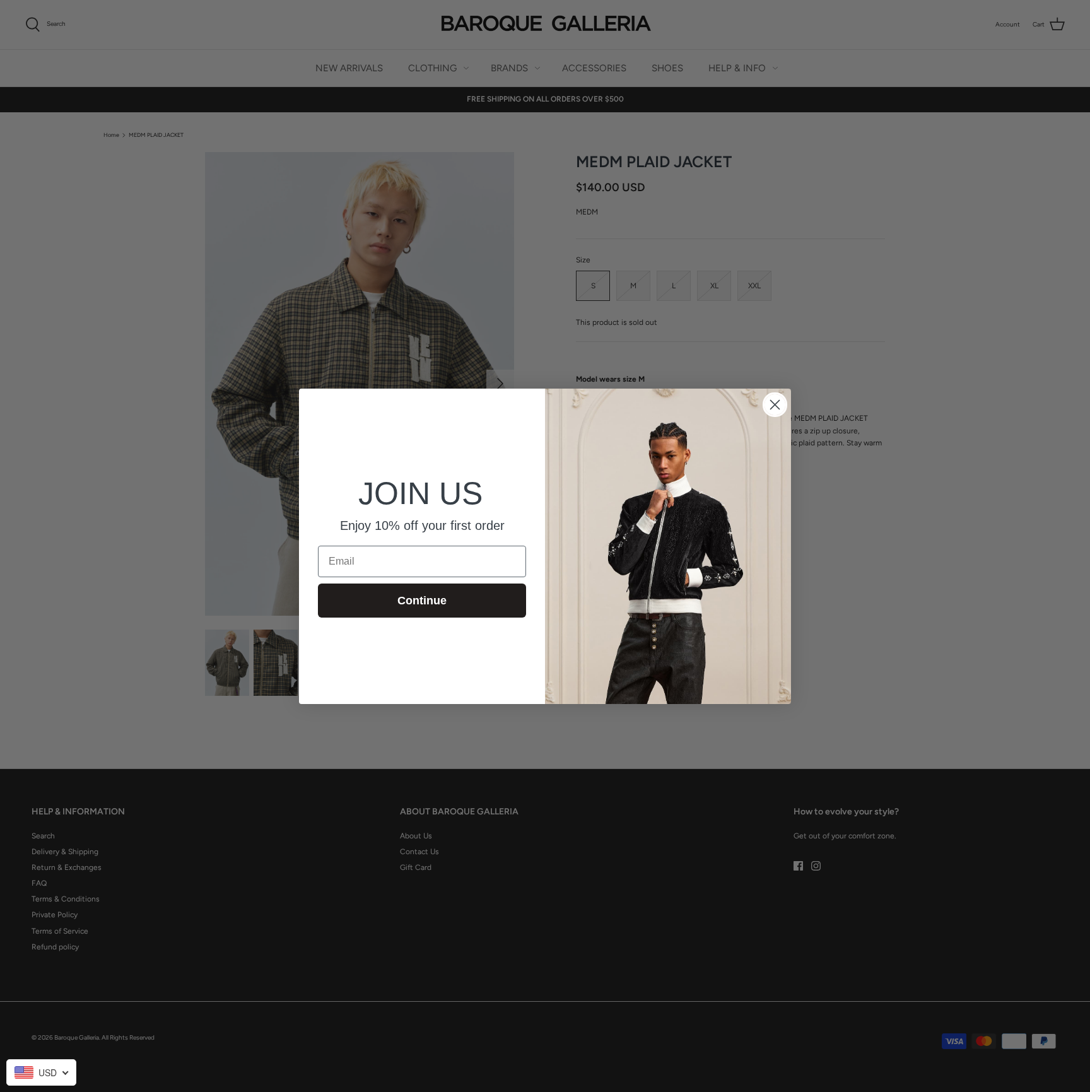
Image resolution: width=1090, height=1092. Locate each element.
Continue (422, 600)
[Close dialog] (775, 405)
